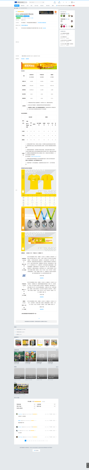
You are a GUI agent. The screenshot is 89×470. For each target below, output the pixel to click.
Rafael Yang (20, 436)
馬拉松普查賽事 (26, 16)
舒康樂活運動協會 (24, 25)
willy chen (19, 426)
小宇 (48, 379)
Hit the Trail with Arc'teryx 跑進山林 (65, 5)
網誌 (31, 5)
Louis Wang (16, 394)
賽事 (17, 8)
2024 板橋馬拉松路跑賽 (64, 33)
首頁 (15, 8)
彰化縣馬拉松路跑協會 (42, 22)
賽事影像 (22, 5)
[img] (18, 342)
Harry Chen (20, 414)
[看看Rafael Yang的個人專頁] (17, 437)
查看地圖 (44, 28)
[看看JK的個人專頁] (17, 430)
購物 (53, 5)
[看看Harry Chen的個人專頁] (17, 414)
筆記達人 (42, 5)
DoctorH (15, 379)
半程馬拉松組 (39, 362)
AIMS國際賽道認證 (19, 16)
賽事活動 (17, 5)
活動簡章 (27, 58)
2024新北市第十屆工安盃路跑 (65, 40)
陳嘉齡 (19, 420)
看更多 (57, 366)
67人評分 (31, 17)
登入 (74, 2)
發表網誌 (37, 450)
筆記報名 (48, 5)
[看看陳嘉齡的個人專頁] (17, 420)
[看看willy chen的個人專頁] (17, 427)
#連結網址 (42, 278)
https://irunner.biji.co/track (35, 156)
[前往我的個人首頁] (72, 2)
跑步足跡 (36, 5)
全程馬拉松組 (16, 362)
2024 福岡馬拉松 (63, 36)
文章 (27, 5)
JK (18, 430)
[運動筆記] (21, 2)
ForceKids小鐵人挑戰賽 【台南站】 (66, 43)
